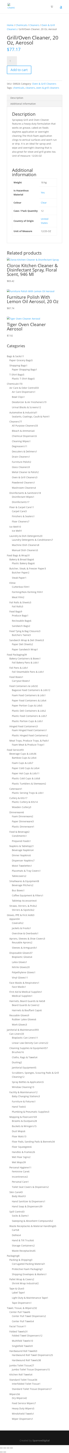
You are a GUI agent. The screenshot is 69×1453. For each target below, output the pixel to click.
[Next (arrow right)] (4, 1451)
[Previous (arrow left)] (1, 1451)
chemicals (18, 87)
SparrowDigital (41, 1440)
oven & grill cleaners (47, 87)
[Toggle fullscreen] (4, 1447)
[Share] (8, 1447)
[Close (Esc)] (11, 1447)
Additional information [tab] (23, 103)
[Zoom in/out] (1, 1447)
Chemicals (21, 25)
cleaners (30, 87)
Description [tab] (16, 97)
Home (10, 25)
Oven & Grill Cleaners (44, 83)
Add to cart (19, 70)
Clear (44, 202)
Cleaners (34, 25)
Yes (43, 192)
